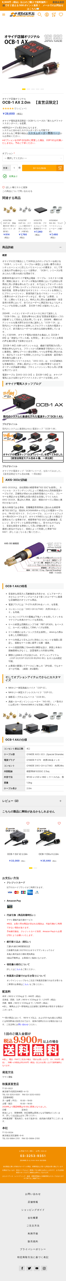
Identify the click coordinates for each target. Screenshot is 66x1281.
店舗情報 (33, 1201)
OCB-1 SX (50, 322)
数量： (6, 168)
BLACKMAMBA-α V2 (33, 510)
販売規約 (33, 1241)
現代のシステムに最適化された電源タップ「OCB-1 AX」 (29, 428)
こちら (21, 532)
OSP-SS (23, 658)
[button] (39, 14)
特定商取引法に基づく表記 (33, 1257)
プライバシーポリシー (33, 1249)
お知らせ (18, 1115)
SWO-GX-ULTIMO (44, 765)
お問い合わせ (33, 1194)
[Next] (65, 221)
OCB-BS (32, 658)
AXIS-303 (38, 361)
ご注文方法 (33, 1225)
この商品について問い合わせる (17, 191)
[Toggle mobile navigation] (3, 14)
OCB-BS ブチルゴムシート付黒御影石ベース (40, 226)
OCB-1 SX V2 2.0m (17, 854)
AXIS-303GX (8, 487)
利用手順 (33, 1233)
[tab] (33, 247)
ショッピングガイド (33, 1209)
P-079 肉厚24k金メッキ (37, 604)
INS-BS (41, 658)
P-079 (38, 760)
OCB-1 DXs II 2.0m (49, 854)
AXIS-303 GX (24, 374)
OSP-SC (15, 658)
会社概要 (33, 1217)
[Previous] (1, 221)
